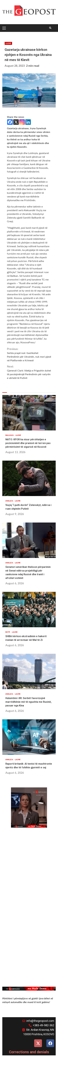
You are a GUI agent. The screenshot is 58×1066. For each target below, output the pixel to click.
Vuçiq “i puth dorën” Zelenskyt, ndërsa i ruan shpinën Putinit (29, 478)
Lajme (8, 43)
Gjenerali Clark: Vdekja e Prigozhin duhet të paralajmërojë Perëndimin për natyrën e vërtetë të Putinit (29, 372)
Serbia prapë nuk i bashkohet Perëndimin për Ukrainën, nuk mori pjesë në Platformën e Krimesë (29, 355)
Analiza (9, 501)
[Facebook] (10, 122)
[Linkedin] (28, 122)
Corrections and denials (29, 1052)
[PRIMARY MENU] (4, 28)
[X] (16, 122)
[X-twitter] (38, 1043)
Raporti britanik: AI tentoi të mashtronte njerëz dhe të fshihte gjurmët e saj (29, 737)
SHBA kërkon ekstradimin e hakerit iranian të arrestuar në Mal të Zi (29, 609)
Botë (8, 632)
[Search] (50, 28)
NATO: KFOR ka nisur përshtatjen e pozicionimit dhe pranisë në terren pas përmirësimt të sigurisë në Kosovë (29, 412)
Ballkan (9, 435)
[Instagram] (22, 122)
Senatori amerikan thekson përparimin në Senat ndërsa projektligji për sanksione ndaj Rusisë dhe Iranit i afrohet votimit (29, 540)
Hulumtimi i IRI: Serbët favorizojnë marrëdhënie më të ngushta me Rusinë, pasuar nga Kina (29, 671)
